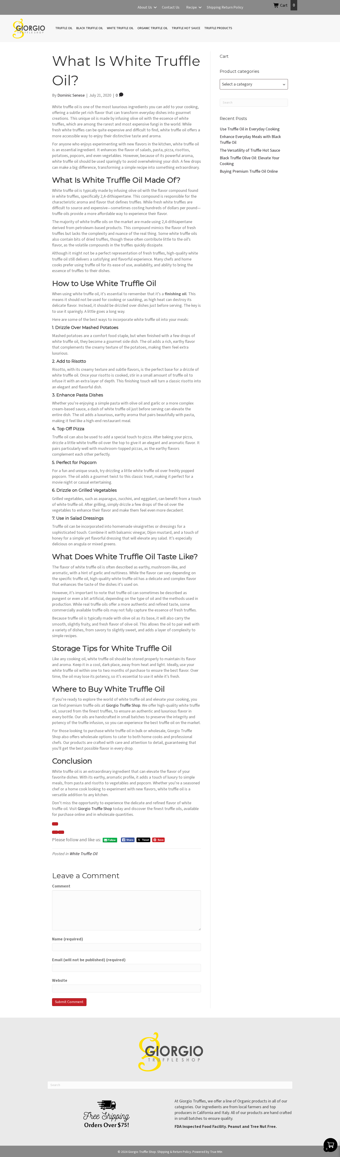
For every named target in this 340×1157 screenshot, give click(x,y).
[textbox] (254, 84)
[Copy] (55, 824)
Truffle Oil (63, 28)
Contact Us (170, 7)
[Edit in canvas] (61, 832)
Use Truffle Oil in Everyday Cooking (250, 129)
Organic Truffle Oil (152, 28)
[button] (155, 7)
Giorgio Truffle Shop (123, 705)
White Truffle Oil (120, 28)
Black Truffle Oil (89, 28)
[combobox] (254, 84)
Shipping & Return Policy (174, 1152)
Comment (61, 886)
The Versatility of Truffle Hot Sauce (250, 150)
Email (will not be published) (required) (89, 960)
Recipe (191, 7)
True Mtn (216, 1152)
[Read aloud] (55, 832)
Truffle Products (218, 28)
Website (59, 980)
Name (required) (67, 939)
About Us (145, 7)
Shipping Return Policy (225, 7)
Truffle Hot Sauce (186, 28)
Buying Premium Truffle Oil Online (249, 171)
